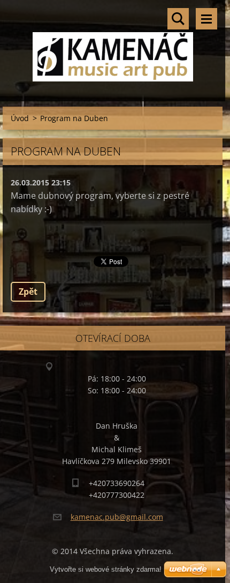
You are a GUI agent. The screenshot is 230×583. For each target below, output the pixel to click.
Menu (206, 18)
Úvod (20, 118)
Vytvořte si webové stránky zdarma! (106, 569)
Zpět (28, 291)
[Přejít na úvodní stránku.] (112, 44)
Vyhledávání (178, 18)
